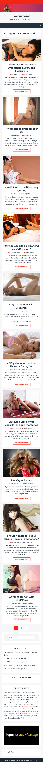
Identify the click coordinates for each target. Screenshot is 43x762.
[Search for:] (21, 637)
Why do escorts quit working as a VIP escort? (19, 665)
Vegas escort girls (27, 706)
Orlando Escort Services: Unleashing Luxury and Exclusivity (21, 67)
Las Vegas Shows (21, 480)
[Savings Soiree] (21, 11)
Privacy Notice (9, 752)
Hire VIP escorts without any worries (16, 662)
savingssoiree (28, 74)
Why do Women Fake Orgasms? (15, 669)
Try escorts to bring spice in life (15, 658)
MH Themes (35, 760)
